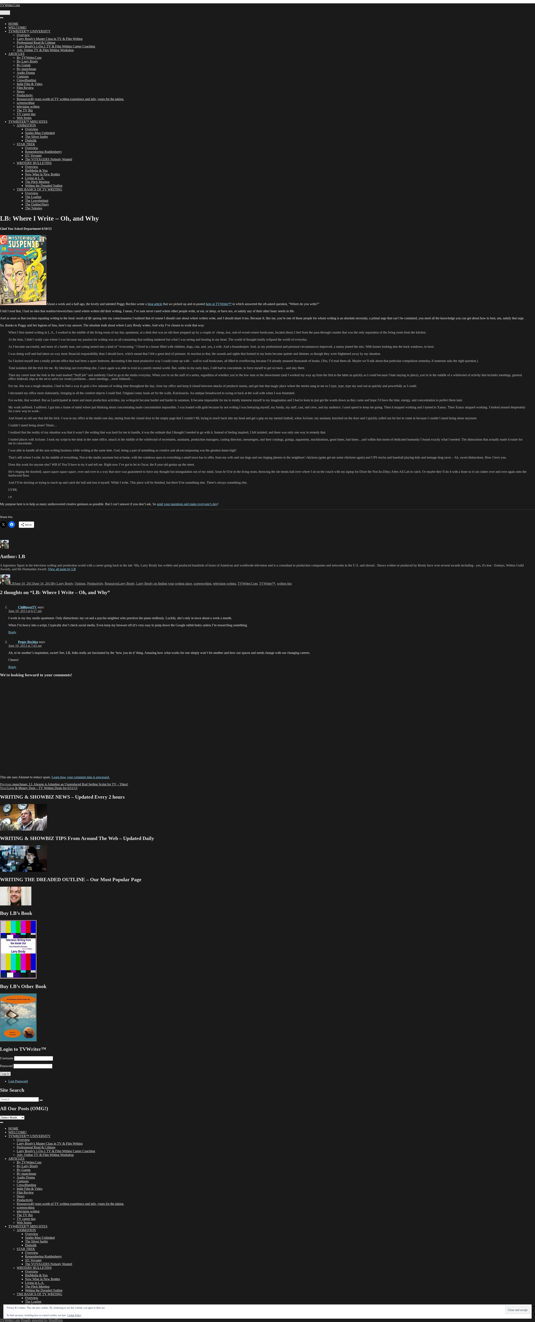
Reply (12, 632)
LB (12, 583)
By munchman (26, 69)
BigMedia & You (36, 170)
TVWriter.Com (10, 5)
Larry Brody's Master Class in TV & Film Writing (50, 39)
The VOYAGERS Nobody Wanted (48, 159)
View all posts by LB (62, 569)
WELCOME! (17, 27)
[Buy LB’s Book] (18, 977)
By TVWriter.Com (29, 57)
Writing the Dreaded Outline (43, 185)
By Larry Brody (27, 61)
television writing (28, 106)
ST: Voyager (33, 155)
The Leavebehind (36, 200)
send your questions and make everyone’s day (187, 504)
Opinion (80, 583)
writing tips (284, 583)
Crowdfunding (26, 80)
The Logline (33, 197)
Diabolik (31, 140)
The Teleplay (33, 208)
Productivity (25, 95)
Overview (23, 35)
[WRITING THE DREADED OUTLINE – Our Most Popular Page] (15, 904)
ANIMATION (26, 125)
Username (6, 1058)
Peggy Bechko (28, 642)
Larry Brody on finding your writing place (164, 583)
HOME (13, 24)
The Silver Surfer (36, 136)
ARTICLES (16, 54)
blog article (155, 304)
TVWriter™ (267, 583)
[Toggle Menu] (1, 17)
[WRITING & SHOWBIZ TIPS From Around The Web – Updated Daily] (23, 870)
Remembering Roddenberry (43, 151)
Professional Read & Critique (36, 42)
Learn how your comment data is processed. (81, 777)
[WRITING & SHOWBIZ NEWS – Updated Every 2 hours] (23, 829)
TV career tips (26, 114)
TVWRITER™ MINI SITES (27, 121)
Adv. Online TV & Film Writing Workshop (45, 50)
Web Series (24, 118)
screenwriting (25, 103)
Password (6, 1066)
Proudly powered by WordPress (42, 1320)
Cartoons (23, 76)
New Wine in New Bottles (42, 174)
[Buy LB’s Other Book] (18, 1040)
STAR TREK (26, 144)
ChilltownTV (27, 607)
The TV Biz (25, 110)
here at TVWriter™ (219, 304)
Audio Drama (26, 72)
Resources (111, 583)
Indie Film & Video (29, 84)
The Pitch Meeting (37, 182)
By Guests (24, 65)
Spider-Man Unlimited (40, 133)
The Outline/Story (37, 204)
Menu (5, 12)
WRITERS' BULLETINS (34, 163)
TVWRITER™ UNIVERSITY (29, 31)
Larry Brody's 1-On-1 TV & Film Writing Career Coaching (56, 46)
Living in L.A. (34, 178)
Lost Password (18, 1081)
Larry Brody (126, 583)
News (20, 91)
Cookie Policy (74, 1315)
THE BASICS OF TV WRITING (39, 189)
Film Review (25, 87)
